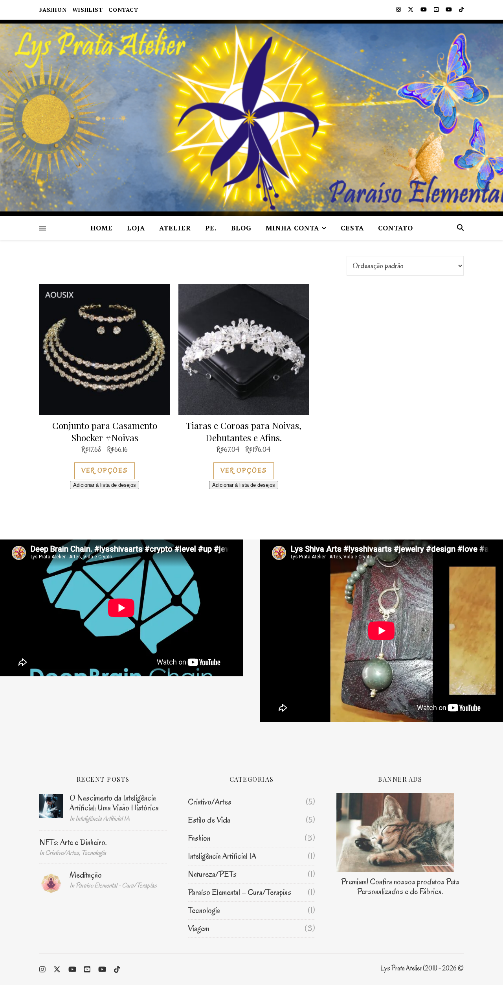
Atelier (175, 227)
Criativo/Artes (209, 801)
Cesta (352, 227)
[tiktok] (461, 9)
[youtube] (424, 9)
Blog (241, 227)
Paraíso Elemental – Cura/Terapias (239, 892)
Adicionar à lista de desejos (104, 485)
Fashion (53, 9)
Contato (395, 227)
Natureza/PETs (212, 874)
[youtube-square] (437, 9)
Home (101, 227)
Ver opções (104, 470)
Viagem (198, 928)
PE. (211, 227)
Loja (136, 227)
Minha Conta (292, 227)
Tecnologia (204, 910)
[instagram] (399, 9)
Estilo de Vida (209, 819)
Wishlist (87, 9)
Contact (123, 9)
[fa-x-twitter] (411, 9)
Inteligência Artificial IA (222, 856)
